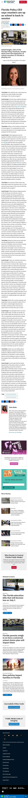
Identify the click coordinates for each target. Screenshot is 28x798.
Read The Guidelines (14, 707)
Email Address (6, 482)
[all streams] (26, 796)
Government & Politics (16, 520)
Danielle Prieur (6, 603)
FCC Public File (6, 771)
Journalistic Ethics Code (14, 704)
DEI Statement (6, 762)
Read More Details (14, 724)
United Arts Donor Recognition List (10, 777)
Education (13, 508)
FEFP (17, 162)
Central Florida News (11, 397)
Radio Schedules (6, 744)
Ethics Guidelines (6, 756)
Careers (4, 747)
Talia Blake (6, 24)
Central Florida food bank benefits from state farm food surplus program (18, 544)
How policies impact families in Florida (12, 676)
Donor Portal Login (7, 774)
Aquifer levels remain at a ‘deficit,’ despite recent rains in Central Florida (18, 501)
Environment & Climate (16, 498)
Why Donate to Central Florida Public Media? (14, 556)
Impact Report (6, 780)
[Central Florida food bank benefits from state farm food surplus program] (5, 543)
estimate (5, 142)
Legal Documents (6, 753)
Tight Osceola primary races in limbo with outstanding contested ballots (18, 524)
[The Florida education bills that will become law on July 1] (13, 585)
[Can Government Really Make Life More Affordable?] (5, 533)
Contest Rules (6, 768)
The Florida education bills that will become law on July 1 (13, 597)
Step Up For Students (20, 106)
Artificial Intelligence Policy (8, 759)
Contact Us (5, 750)
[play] (2, 796)
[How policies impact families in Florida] (13, 664)
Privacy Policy (6, 765)
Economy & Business (11, 394)
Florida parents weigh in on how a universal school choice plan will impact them (13, 639)
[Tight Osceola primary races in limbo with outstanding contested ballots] (5, 523)
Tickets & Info (14, 463)
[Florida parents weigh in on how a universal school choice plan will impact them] (13, 625)
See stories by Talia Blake (15, 432)
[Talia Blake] (4, 409)
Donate (24, 2)
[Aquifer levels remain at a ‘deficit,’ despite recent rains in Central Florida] (5, 500)
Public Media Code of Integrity (14, 719)
